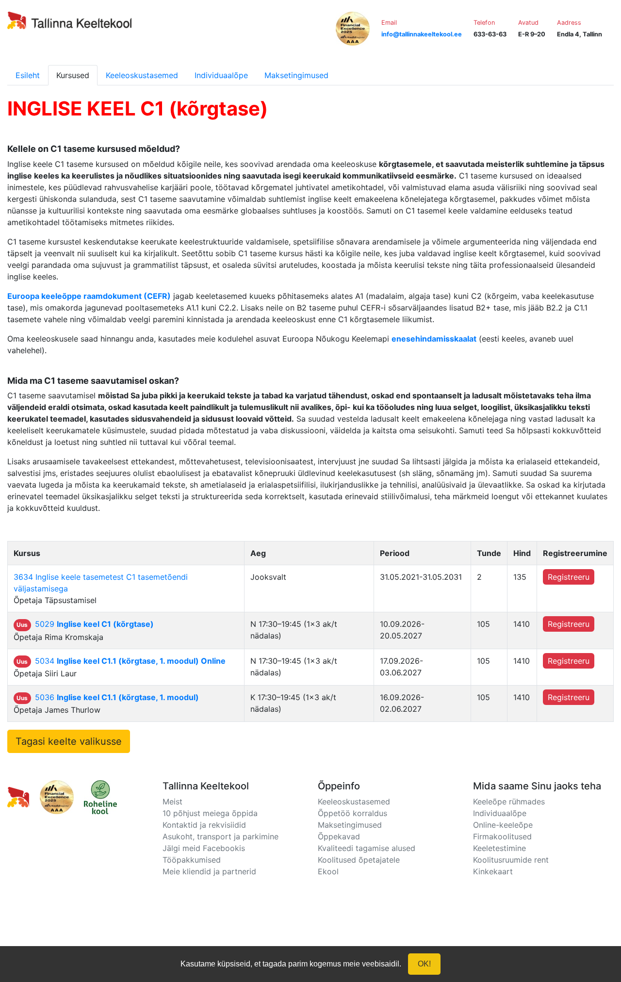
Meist (172, 801)
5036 (117, 697)
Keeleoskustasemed (142, 75)
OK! (424, 964)
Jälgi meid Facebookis (204, 848)
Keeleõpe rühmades (509, 801)
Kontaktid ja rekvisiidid (204, 825)
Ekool (328, 871)
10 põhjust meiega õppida (210, 813)
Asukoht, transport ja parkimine (220, 836)
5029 (94, 624)
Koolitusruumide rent (511, 860)
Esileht (28, 75)
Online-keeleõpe (503, 825)
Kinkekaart (493, 871)
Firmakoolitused (502, 836)
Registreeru (568, 577)
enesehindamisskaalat (434, 339)
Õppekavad (339, 836)
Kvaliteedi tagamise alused (366, 848)
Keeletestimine (499, 848)
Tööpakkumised (192, 860)
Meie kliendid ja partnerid (209, 871)
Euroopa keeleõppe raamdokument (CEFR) (89, 296)
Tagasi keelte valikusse (69, 741)
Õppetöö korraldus (352, 813)
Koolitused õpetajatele (359, 860)
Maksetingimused (296, 75)
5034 (130, 661)
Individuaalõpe (221, 75)
